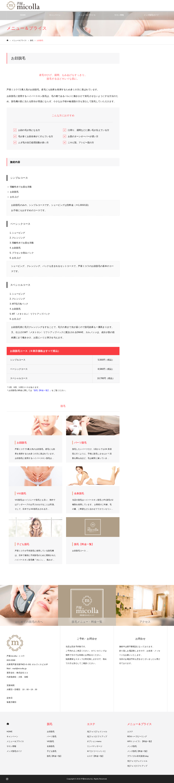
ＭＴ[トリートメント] (96, 751)
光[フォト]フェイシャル (97, 731)
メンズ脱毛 (132, 746)
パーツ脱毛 (51, 736)
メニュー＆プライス (87, 15)
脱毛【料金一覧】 (54, 756)
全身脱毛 (51, 746)
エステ (91, 724)
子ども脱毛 (51, 751)
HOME (23, 15)
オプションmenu (94, 741)
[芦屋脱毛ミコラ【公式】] (24, 5)
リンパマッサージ (94, 746)
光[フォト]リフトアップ (97, 736)
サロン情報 (119, 15)
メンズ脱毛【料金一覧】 (137, 751)
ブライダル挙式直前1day (138, 756)
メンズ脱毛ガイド (151, 15)
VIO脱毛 (50, 741)
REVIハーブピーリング (137, 736)
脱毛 (49, 724)
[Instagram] (7, 779)
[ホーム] (7, 40)
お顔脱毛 (51, 731)
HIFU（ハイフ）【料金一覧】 (140, 741)
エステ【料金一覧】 (95, 756)
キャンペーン (55, 15)
